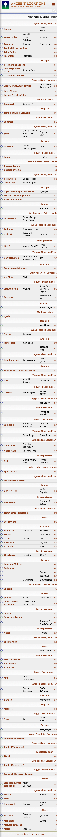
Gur (6, 380)
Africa (44, 517)
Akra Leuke (9, 555)
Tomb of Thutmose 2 (14, 747)
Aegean (45, 108)
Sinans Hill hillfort (13, 199)
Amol (6, 798)
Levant (45, 204)
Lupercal (8, 121)
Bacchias (8, 297)
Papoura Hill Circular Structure (19, 370)
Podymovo (9, 568)
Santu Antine (10, 663)
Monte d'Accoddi (12, 659)
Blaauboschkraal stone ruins (12, 784)
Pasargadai (9, 55)
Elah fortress (10, 490)
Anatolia (44, 263)
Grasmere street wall (14, 75)
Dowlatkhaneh (11, 258)
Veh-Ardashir (10, 37)
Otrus (7, 538)
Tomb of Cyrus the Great (16, 48)
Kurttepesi (9, 343)
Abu (6, 677)
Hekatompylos (11, 360)
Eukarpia (8, 546)
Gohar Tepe (9, 182)
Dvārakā (8, 234)
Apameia (8, 44)
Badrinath (9, 229)
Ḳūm (6, 133)
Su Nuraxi (9, 667)
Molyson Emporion (13, 825)
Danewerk (9, 104)
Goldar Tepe (10, 178)
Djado (7, 316)
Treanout (8, 815)
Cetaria (7, 613)
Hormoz (8, 29)
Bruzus (7, 534)
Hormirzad (9, 804)
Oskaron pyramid (12, 170)
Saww (7, 719)
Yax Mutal (9, 277)
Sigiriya (7, 334)
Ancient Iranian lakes (15, 480)
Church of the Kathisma (11, 603)
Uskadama (9, 146)
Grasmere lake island (14, 64)
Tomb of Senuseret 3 (14, 765)
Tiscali (7, 756)
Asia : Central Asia (45, 508)
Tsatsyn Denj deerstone (16, 512)
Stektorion (9, 530)
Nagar (7, 633)
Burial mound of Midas (15, 268)
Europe (45, 60)
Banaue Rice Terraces (15, 738)
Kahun (7, 157)
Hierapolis (9, 542)
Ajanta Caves (10, 471)
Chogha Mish (10, 641)
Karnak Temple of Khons (16, 95)
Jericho (7, 597)
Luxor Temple (11, 91)
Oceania (44, 320)
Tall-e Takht (10, 52)
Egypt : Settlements (44, 152)
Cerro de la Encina (13, 617)
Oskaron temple (12, 166)
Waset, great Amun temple (17, 85)
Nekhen (8, 392)
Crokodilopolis (11, 288)
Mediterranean (44, 117)
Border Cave (10, 521)
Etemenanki (10, 502)
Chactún (8, 588)
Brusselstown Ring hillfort (17, 195)
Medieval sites (45, 99)
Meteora (8, 708)
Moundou (9, 821)
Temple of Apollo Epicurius (17, 113)
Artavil (7, 794)
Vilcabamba (10, 218)
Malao (7, 829)
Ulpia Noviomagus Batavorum (19, 191)
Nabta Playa (10, 445)
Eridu (6, 461)
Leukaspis (9, 425)
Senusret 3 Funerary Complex (19, 774)
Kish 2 (7, 246)
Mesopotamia (44, 240)
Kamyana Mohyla (13, 564)
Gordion (8, 700)
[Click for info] (1, 29)
